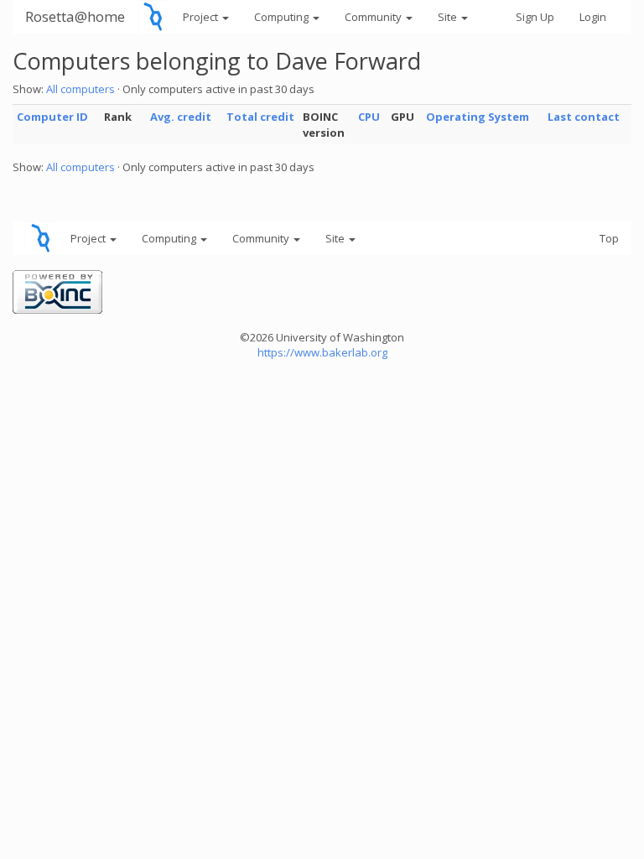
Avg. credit (180, 116)
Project (202, 16)
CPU (369, 116)
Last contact (584, 116)
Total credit (260, 116)
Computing (282, 16)
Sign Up (535, 16)
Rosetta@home (75, 16)
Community (374, 16)
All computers (80, 88)
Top (609, 238)
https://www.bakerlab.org (322, 352)
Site (449, 16)
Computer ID (52, 116)
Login (592, 16)
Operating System (477, 116)
